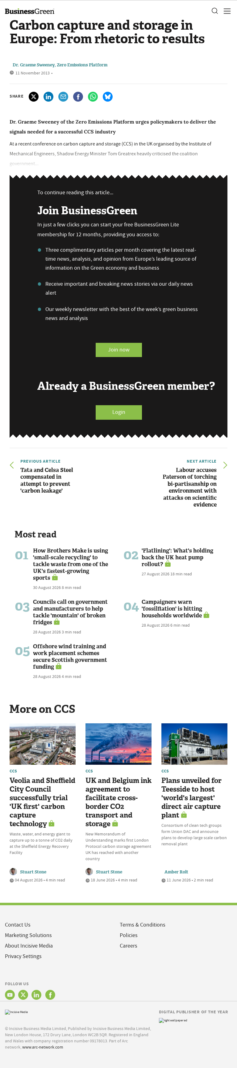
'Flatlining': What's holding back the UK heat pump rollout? (177, 557)
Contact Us (18, 924)
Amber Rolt (176, 872)
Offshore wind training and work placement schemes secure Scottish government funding (70, 657)
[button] (214, 11)
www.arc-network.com (42, 1047)
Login (118, 412)
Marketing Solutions (28, 935)
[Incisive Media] (16, 1011)
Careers (128, 945)
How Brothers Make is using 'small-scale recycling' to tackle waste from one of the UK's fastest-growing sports (70, 564)
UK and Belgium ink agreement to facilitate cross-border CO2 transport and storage (118, 802)
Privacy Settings (23, 956)
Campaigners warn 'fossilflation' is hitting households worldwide (172, 608)
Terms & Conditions (142, 924)
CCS (13, 771)
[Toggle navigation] (225, 11)
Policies (129, 935)
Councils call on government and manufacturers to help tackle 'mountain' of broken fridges (70, 612)
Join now (119, 349)
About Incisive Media (29, 945)
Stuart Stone (33, 872)
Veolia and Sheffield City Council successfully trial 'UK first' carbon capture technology (42, 802)
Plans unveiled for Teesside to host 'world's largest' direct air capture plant (191, 798)
